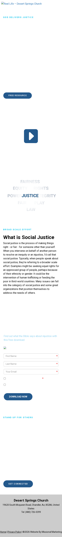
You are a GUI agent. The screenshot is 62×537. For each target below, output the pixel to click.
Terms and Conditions (29, 378)
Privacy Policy (14, 532)
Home (3, 532)
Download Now (18, 396)
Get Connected (18, 484)
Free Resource (17, 95)
